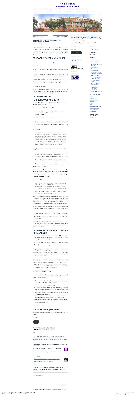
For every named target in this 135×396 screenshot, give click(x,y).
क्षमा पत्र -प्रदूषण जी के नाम (94, 100)
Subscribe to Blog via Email (46, 309)
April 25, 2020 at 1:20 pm (53, 359)
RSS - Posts (93, 54)
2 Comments (45, 43)
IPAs (63, 337)
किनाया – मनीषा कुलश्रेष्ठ (93, 98)
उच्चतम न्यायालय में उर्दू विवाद (94, 108)
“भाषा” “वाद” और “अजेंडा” (94, 109)
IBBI (65, 336)
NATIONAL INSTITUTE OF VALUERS (40, 339)
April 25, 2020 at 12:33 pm (53, 348)
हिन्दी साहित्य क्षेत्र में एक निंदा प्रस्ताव (95, 106)
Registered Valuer (51, 339)
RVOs (34, 341)
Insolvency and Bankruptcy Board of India (41, 337)
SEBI (87, 9)
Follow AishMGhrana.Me (76, 52)
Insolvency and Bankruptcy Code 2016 (43, 11)
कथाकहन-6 (91, 96)
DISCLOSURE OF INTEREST (96, 91)
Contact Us (36, 13)
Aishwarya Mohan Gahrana (41, 359)
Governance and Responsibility (75, 9)
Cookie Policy (24, 393)
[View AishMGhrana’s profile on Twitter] (74, 61)
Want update (74, 47)
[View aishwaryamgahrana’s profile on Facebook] (72, 61)
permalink (43, 341)
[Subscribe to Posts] (90, 54)
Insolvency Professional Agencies (55, 337)
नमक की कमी (92, 101)
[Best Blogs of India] (93, 117)
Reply (60, 348)
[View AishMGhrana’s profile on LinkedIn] (78, 61)
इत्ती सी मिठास (92, 104)
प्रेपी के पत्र (91, 103)
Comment (63, 385)
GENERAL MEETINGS (95, 70)
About (39, 9)
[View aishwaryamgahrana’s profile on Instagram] (75, 61)
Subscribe (36, 322)
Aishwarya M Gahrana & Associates (86, 11)
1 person (38, 356)
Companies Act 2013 (48, 9)
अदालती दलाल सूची (93, 111)
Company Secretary (60, 9)
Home (35, 9)
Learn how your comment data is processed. (57, 389)
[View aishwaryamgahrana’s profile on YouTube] (80, 61)
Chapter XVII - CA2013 (46, 336)
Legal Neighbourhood (69, 11)
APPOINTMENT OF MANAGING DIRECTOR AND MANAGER (96, 64)
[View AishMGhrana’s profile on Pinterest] (77, 61)
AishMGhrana (67, 3)
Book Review (58, 11)
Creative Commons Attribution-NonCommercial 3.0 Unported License (78, 70)
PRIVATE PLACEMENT (95, 75)
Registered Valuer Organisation (61, 339)
